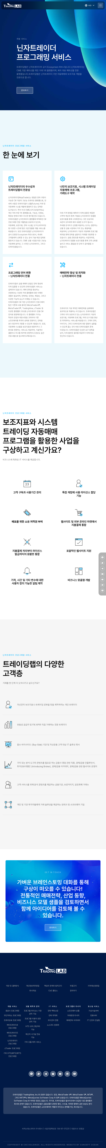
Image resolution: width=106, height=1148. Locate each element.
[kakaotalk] (102, 557)
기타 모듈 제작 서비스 (32, 1042)
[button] (90, 5)
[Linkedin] (102, 585)
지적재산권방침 (93, 986)
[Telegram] (102, 568)
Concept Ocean (89, 1145)
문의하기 (73, 991)
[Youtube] (102, 579)
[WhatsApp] (102, 563)
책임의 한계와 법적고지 (53, 986)
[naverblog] (102, 590)
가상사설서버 (94, 1011)
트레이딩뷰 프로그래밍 (12, 1020)
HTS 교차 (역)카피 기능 (33, 1027)
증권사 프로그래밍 (12, 1011)
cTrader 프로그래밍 (12, 1048)
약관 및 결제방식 (12, 986)
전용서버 (93, 1015)
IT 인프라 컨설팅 (93, 1020)
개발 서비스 (12, 1006)
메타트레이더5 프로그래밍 (12, 1034)
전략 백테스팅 (53, 1011)
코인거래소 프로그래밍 (12, 1015)
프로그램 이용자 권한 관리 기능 (33, 1020)
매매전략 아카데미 (73, 1020)
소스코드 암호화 (53, 1025)
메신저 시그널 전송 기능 (33, 1035)
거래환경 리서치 (73, 1015)
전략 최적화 (53, 1015)
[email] (102, 574)
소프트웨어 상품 (73, 1011)
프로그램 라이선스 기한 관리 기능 (33, 1012)
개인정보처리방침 (32, 986)
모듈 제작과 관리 (33, 1006)
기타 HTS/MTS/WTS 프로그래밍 (12, 1054)
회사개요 (32, 991)
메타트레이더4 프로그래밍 (12, 1026)
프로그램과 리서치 (73, 1006)
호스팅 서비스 (93, 1006)
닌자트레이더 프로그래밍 (12, 1042)
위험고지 (73, 986)
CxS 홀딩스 (53, 991)
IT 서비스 (53, 1006)
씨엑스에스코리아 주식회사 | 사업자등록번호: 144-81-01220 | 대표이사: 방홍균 (53, 1129)
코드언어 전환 (53, 1020)
